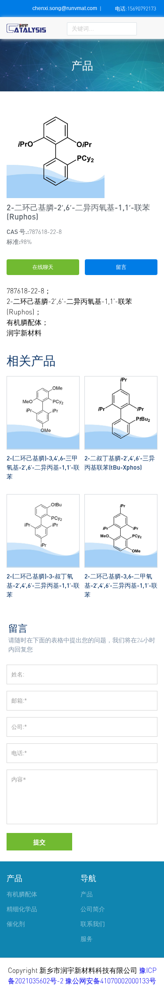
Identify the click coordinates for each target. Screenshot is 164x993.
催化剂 (16, 923)
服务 (86, 938)
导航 (88, 878)
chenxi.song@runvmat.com (64, 8)
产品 (14, 878)
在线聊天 (42, 267)
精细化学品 (22, 909)
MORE (43, 378)
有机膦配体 (22, 894)
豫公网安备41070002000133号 (110, 980)
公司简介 (92, 909)
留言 (121, 267)
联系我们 (92, 923)
